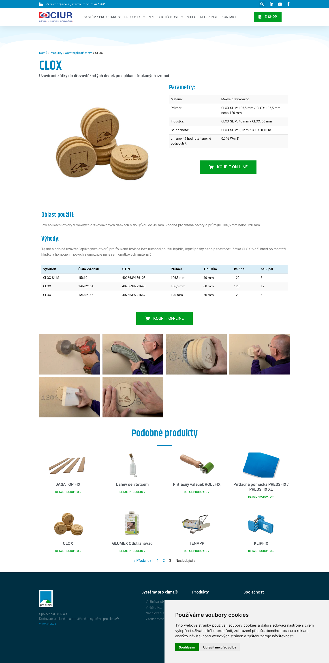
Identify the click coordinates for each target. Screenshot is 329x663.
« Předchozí (143, 560)
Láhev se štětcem (132, 484)
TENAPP (196, 543)
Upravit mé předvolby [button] (219, 647)
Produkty (132, 17)
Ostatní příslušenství (78, 53)
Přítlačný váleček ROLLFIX (196, 484)
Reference (209, 17)
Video (191, 17)
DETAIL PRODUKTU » (68, 492)
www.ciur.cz (47, 623)
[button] (268, 17)
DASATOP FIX (68, 484)
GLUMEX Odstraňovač (132, 543)
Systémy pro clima (100, 17)
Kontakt (229, 17)
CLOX (68, 543)
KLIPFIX (261, 543)
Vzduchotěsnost (164, 17)
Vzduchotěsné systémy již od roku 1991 (76, 4)
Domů (43, 53)
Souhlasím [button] (187, 647)
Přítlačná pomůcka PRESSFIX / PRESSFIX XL (261, 487)
